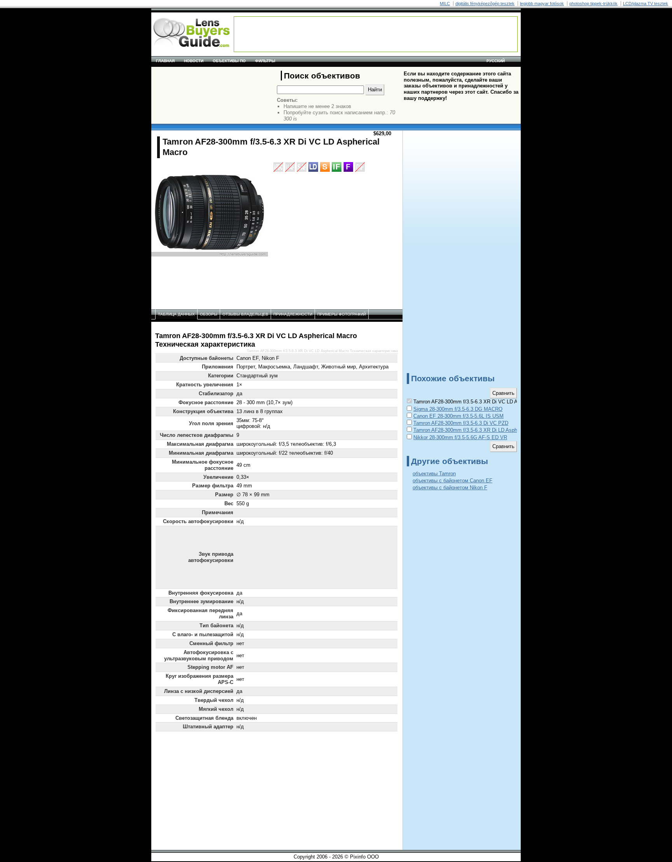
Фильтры (265, 61)
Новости (193, 61)
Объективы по (229, 61)
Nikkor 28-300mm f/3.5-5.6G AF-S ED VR (460, 437)
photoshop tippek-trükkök (593, 3)
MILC (445, 3)
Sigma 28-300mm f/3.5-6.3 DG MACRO (457, 409)
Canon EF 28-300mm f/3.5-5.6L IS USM (458, 416)
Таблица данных (176, 314)
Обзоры (208, 314)
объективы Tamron (434, 473)
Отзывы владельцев (245, 314)
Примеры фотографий (341, 314)
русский (495, 61)
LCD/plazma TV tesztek (645, 3)
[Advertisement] (375, 34)
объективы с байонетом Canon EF (452, 480)
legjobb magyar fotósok (542, 3)
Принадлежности (292, 314)
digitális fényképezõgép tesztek (484, 3)
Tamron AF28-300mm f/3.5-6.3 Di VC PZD (460, 423)
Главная (165, 61)
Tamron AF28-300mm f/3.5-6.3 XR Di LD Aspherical (471, 430)
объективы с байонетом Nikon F (450, 487)
